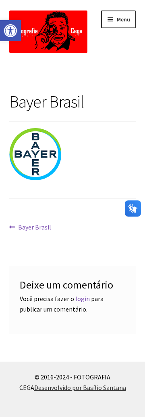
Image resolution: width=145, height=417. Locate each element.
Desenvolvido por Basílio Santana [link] (80, 387)
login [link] (82, 299)
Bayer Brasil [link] (34, 228)
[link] (10, 30)
